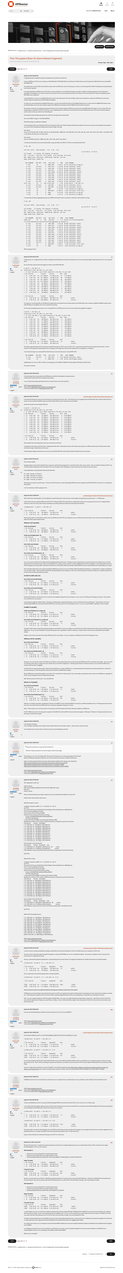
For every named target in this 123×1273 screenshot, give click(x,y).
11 (26, 69)
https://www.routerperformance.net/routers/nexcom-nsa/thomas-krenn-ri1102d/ (46, 766)
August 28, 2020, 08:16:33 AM (31, 1009)
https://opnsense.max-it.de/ (46, 388)
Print (111, 69)
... (25, 69)
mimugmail (16, 382)
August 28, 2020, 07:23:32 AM (31, 779)
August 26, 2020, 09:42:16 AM (31, 396)
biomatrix (16, 730)
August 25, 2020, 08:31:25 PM (31, 75)
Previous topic (102, 62)
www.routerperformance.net (35, 385)
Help (101, 1267)
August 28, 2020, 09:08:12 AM (31, 1032)
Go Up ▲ (113, 1267)
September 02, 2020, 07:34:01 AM (32, 1142)
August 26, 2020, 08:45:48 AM (31, 373)
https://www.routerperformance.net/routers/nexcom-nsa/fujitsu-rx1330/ (44, 764)
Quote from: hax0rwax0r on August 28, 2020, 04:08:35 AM (40, 747)
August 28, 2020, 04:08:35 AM (31, 495)
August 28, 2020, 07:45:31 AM (31, 948)
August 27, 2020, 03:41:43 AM (31, 458)
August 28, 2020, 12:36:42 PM (31, 1076)
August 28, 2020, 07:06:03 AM (31, 742)
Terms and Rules (106, 1267)
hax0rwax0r (15, 84)
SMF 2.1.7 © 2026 (12, 1267)
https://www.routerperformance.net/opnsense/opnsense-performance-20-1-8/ (46, 763)
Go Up (12, 1241)
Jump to (84, 1254)
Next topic (110, 62)
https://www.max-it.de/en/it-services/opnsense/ (43, 387)
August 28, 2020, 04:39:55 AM (31, 721)
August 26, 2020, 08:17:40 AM (31, 256)
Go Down (12, 69)
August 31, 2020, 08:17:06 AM (31, 1099)
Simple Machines (21, 1267)
